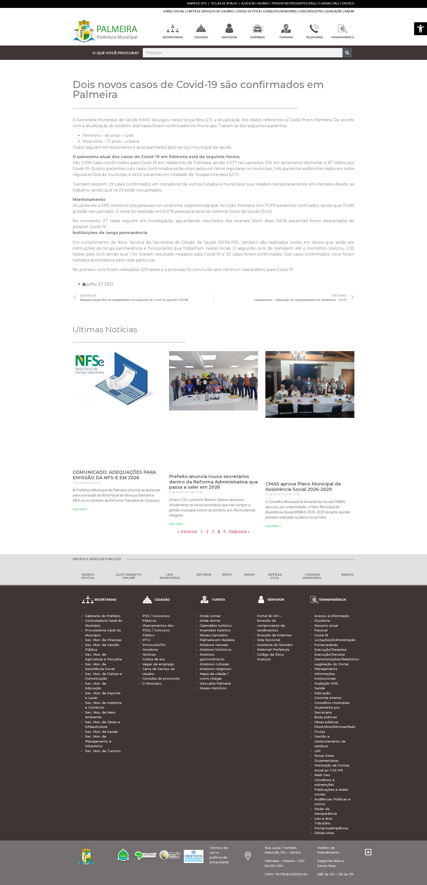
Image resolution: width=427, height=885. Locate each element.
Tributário (322, 823)
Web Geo (322, 775)
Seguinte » (239, 531)
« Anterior (187, 531)
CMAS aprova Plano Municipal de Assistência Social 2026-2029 (303, 486)
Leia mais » (80, 509)
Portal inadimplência (331, 828)
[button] (420, 28)
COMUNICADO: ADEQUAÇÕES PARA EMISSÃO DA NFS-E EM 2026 (114, 475)
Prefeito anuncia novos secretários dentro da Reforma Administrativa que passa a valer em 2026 (213, 482)
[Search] (347, 52)
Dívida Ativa (324, 833)
